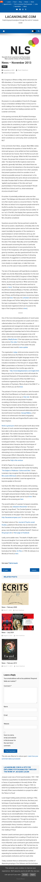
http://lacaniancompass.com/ (11, 517)
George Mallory (26, 413)
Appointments (7, 4)
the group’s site (7, 533)
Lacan (9, 2)
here (10, 287)
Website (6, 724)
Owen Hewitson (23, 70)
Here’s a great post (8, 426)
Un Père (19, 551)
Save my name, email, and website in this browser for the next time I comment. (10, 740)
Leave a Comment (9, 73)
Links (36, 4)
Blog (20, 2)
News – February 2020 (9, 607)
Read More (21, 879)
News (32, 2)
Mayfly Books (12, 339)
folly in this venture (16, 460)
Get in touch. (13, 563)
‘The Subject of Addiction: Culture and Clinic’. (16, 470)
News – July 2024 (8, 632)
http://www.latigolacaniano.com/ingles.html (24, 371)
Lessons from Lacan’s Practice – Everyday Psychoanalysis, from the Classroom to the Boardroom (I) (8, 570)
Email (5, 715)
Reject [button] (33, 874)
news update (23, 347)
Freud (15, 2)
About (25, 6)
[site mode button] (34, 31)
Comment (8, 686)
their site (26, 397)
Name (6, 706)
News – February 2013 (9, 663)
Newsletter (18, 6)
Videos (26, 2)
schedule (26, 298)
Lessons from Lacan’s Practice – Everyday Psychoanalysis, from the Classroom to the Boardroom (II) (35, 570)
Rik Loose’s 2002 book (9, 476)
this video (14, 342)
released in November (20, 507)
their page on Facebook (21, 533)
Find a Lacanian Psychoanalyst (23, 4)
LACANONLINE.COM (20, 17)
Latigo (15, 352)
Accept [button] (25, 874)
